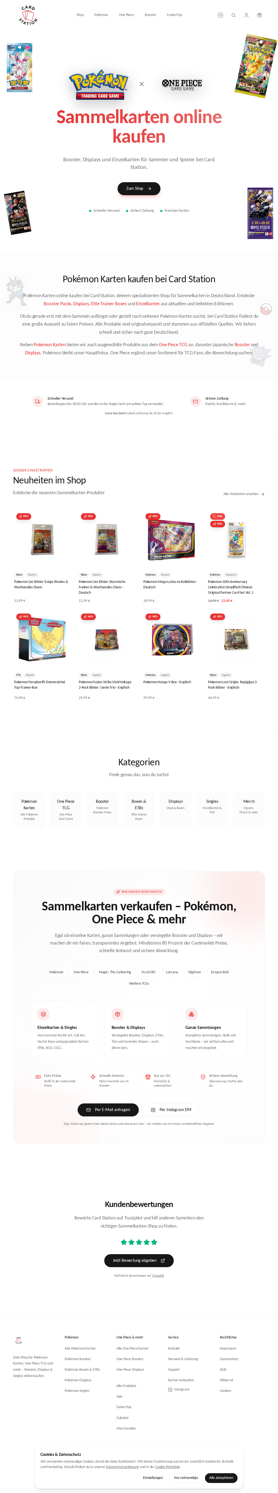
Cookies (225, 1391)
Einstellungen (153, 1478)
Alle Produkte (126, 1386)
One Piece (126, 15)
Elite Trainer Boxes (109, 304)
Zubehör (122, 1418)
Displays (81, 304)
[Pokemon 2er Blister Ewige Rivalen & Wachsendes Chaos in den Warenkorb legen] (62, 559)
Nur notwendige (186, 1478)
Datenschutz (229, 1359)
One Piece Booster (130, 1359)
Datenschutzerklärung (122, 1467)
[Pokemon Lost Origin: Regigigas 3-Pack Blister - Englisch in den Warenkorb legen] (256, 659)
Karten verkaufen (181, 1380)
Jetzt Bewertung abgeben (134, 1260)
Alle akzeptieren (221, 1478)
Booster (150, 15)
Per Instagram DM (175, 1110)
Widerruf (226, 1380)
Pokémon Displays (78, 1380)
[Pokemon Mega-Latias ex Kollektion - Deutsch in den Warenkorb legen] (191, 559)
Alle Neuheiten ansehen (240, 494)
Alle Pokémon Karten (80, 1349)
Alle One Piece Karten (132, 1349)
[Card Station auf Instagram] (220, 15)
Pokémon (101, 15)
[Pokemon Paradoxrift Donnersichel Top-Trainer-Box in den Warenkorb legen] (62, 659)
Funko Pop (174, 15)
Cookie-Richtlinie (167, 1467)
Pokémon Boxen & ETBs (82, 1370)
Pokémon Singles (77, 1391)
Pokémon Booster (78, 1359)
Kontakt (174, 1349)
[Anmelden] (246, 15)
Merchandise (126, 1429)
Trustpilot (158, 1275)
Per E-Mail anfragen (112, 1110)
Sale (119, 1397)
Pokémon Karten (50, 345)
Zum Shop (134, 189)
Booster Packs (57, 304)
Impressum (228, 1349)
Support (174, 1370)
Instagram (181, 1390)
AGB (223, 1370)
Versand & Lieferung (183, 1359)
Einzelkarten (148, 304)
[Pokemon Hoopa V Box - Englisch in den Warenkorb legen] (191, 659)
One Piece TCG (173, 345)
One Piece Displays (130, 1370)
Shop (79, 15)
